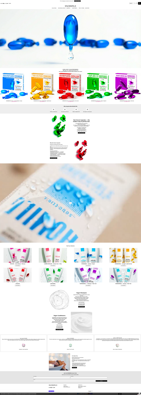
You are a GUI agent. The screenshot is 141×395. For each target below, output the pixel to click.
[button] (139, 394)
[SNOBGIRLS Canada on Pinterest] (5, 3)
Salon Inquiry (74, 367)
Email (34, 379)
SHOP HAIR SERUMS (82, 132)
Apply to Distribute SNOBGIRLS (82, 386)
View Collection (17, 265)
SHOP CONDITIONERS (59, 329)
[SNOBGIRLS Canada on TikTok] (6, 3)
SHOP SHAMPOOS (81, 306)
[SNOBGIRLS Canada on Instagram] (3, 3)
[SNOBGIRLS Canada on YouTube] (7, 3)
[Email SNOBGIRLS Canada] (1, 3)
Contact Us (79, 387)
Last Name (71, 376)
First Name (34, 376)
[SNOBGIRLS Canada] (70, 6)
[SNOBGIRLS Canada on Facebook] (2, 3)
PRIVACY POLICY (66, 386)
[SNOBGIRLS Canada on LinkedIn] (4, 3)
